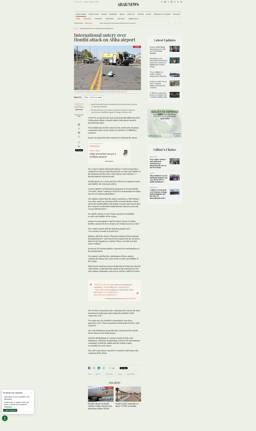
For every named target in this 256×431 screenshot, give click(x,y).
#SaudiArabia (122, 287)
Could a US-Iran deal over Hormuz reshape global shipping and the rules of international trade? (158, 194)
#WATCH (97, 284)
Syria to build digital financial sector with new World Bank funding (158, 50)
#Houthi (105, 287)
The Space (98, 19)
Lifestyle (131, 14)
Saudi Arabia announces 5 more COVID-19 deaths (127, 404)
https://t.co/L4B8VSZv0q (108, 292)
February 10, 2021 (129, 298)
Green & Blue (133, 19)
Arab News (79, 2)
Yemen (120, 374)
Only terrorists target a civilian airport (103, 155)
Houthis (97, 374)
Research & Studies (162, 14)
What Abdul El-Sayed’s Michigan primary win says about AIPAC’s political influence (159, 179)
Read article (109, 161)
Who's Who (110, 19)
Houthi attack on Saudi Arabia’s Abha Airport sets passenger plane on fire (100, 406)
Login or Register (10, 410)
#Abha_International (102, 290)
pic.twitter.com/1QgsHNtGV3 (105, 295)
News (78, 19)
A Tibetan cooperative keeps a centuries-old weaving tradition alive (117, 23)
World (104, 14)
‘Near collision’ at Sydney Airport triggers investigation (158, 74)
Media (122, 14)
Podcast (176, 14)
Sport (148, 14)
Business (113, 14)
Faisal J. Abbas (95, 151)
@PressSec (106, 284)
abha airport (131, 374)
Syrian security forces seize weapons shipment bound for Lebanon (158, 84)
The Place (87, 19)
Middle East (94, 14)
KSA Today (121, 19)
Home (76, 28)
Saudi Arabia (81, 14)
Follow (79, 150)
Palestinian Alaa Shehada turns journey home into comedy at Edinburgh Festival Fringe (159, 62)
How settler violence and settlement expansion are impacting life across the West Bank (158, 163)
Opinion (141, 14)
